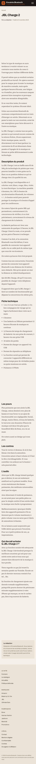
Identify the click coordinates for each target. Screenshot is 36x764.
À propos (4, 674)
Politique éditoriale (7, 683)
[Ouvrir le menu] (32, 3)
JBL (3, 699)
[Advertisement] (18, 41)
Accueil (4, 10)
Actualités (5, 680)
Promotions (5, 724)
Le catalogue (6, 677)
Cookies (4, 743)
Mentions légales (7, 737)
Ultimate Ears (6, 702)
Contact (4, 734)
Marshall (4, 721)
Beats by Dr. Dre (7, 696)
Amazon (4, 693)
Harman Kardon (7, 715)
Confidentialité (6, 740)
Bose (3, 712)
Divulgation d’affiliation (9, 747)
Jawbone (4, 718)
